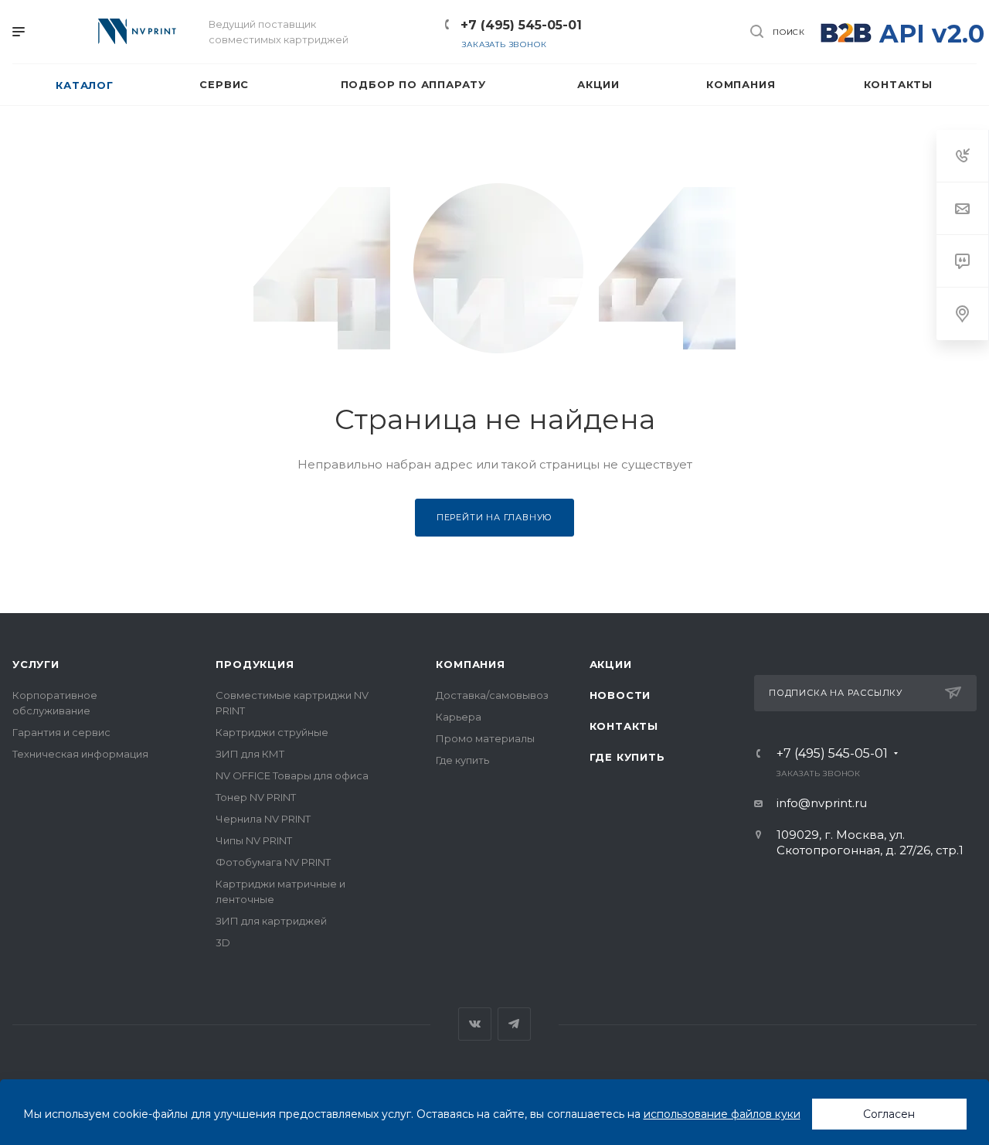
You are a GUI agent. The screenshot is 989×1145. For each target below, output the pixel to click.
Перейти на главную (494, 517)
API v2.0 (931, 34)
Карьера (458, 717)
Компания (470, 664)
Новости (620, 695)
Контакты (624, 726)
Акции (611, 664)
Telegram (514, 1024)
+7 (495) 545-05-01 (521, 25)
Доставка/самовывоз (492, 695)
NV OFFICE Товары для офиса (292, 775)
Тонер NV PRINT (256, 797)
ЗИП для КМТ (250, 754)
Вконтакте (474, 1024)
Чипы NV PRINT (254, 840)
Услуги (35, 664)
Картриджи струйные (272, 732)
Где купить (462, 760)
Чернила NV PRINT (263, 819)
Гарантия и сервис (61, 732)
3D (223, 942)
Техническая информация (80, 754)
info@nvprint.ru (822, 803)
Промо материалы (485, 738)
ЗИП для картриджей (271, 921)
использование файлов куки (722, 1114)
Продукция (255, 664)
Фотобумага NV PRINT (273, 862)
